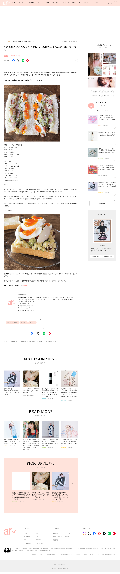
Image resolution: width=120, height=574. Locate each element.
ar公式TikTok (30, 310)
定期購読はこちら (108, 256)
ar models (87, 2)
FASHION (31, 2)
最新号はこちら (96, 256)
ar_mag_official (24, 303)
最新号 (67, 536)
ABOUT (41, 554)
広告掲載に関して (51, 554)
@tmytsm (24, 285)
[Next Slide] (72, 483)
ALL (98, 111)
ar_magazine (29, 305)
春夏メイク (108, 95)
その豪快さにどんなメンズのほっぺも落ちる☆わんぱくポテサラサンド (38, 341)
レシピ (24, 56)
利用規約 (78, 554)
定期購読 (55, 540)
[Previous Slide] (9, 483)
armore (97, 2)
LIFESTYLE (76, 2)
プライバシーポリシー (89, 554)
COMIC (47, 2)
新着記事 (55, 533)
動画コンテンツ (57, 536)
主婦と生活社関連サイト (60, 564)
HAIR (13, 2)
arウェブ (27, 308)
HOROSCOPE (65, 2)
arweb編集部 (73, 41)
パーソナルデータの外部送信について (106, 554)
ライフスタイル (13, 56)
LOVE (39, 2)
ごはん (20, 56)
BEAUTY (22, 2)
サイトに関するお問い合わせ (65, 554)
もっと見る (102, 203)
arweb (5, 341)
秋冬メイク (96, 95)
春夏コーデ (108, 92)
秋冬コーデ (96, 92)
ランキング (68, 533)
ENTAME (55, 2)
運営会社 (34, 554)
